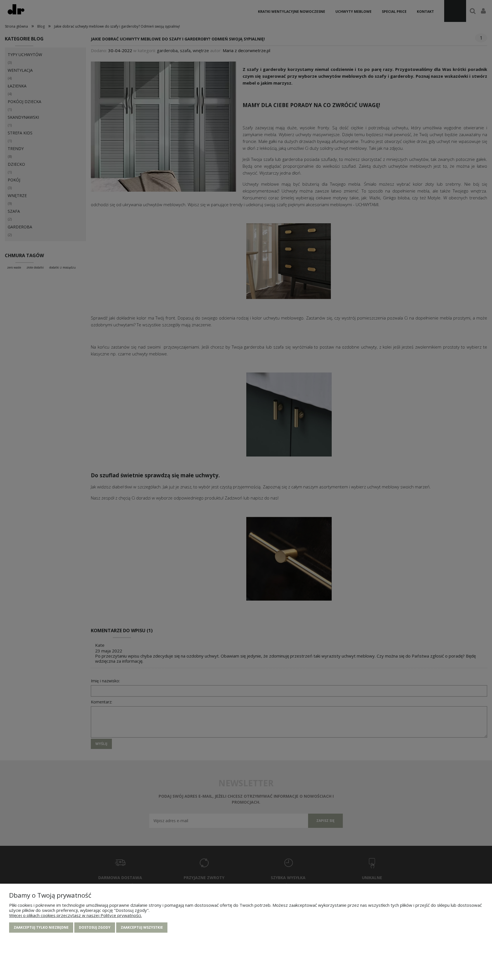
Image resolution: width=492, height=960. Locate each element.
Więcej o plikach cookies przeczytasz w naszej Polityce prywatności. (75, 915)
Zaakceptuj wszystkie (142, 927)
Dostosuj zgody (94, 927)
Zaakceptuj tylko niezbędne (41, 927)
